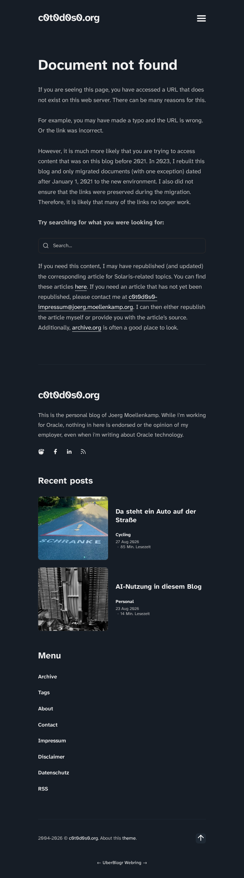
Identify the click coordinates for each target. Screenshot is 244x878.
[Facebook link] (55, 451)
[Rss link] (83, 451)
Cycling (123, 534)
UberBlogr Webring (122, 862)
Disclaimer (51, 756)
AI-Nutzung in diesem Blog (158, 586)
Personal (125, 601)
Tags (44, 692)
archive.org (86, 327)
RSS (43, 788)
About (45, 708)
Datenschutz (53, 772)
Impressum (52, 740)
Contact (48, 724)
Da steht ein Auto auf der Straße (156, 515)
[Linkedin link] (69, 451)
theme (129, 838)
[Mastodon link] (42, 451)
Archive (47, 676)
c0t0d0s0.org (68, 17)
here (81, 287)
